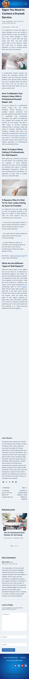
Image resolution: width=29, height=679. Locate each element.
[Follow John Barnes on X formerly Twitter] (6, 482)
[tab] (11, 545)
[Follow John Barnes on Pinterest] (16, 482)
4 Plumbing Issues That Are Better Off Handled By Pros (7, 492)
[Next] (24, 529)
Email (5, 644)
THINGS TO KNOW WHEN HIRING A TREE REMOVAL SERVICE (22, 493)
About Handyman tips (10, 657)
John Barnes (8, 538)
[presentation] (14, 521)
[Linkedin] (25, 665)
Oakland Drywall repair (17, 256)
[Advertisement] (14, 371)
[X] (18, 665)
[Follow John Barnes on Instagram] (9, 482)
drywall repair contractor (17, 135)
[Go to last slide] (4, 529)
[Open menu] (25, 4)
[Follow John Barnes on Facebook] (3, 482)
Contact (23, 657)
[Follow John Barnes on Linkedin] (12, 482)
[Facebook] (15, 665)
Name (5, 637)
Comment (6, 614)
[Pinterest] (22, 665)
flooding (24, 287)
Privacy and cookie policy (14, 660)
